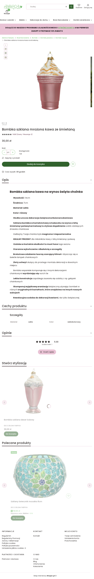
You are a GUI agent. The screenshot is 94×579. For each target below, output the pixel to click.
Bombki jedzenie (47, 38)
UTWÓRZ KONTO (66, 27)
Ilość (4, 148)
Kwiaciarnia (38, 566)
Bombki (35, 38)
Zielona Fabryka (8, 38)
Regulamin (6, 536)
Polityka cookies (8, 543)
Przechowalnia (71, 541)
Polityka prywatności (10, 545)
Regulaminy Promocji (11, 538)
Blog (35, 561)
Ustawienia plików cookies (13, 548)
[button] (71, 7)
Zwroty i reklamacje (10, 541)
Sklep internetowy (44, 576)
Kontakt (36, 536)
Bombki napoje (61, 38)
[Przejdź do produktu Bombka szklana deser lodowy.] (34, 392)
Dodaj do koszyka (36, 164)
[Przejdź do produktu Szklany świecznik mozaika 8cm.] (41, 474)
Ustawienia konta (72, 538)
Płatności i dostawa (10, 559)
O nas (35, 559)
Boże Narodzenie (23, 38)
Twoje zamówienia (72, 536)
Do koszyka (11, 434)
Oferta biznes (39, 564)
